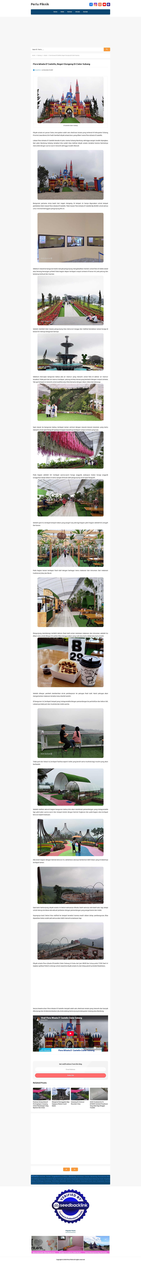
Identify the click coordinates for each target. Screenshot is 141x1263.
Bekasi (69, 1181)
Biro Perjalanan (76, 1181)
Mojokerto (49, 1179)
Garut (94, 1181)
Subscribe (70, 1075)
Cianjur (87, 1176)
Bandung (72, 1176)
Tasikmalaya (55, 1181)
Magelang (107, 1179)
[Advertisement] (70, 33)
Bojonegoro (84, 1181)
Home (55, 12)
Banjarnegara (88, 1179)
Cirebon (64, 1176)
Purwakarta (102, 1176)
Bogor (55, 1179)
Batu (108, 1176)
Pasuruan (107, 1181)
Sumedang (47, 1181)
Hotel (48, 1176)
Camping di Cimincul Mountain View (77, 1103)
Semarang (93, 1176)
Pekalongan (34, 1183)
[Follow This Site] (100, 4)
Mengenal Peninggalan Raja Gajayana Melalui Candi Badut (60, 1104)
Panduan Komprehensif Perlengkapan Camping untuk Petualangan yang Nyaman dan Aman (40, 1105)
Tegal (58, 1183)
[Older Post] (74, 1169)
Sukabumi (47, 1183)
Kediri (102, 1179)
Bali (65, 1179)
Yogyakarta (56, 1176)
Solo (32, 1179)
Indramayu (80, 1176)
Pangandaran (100, 1181)
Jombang (42, 1179)
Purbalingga (40, 1181)
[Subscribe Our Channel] (104, 4)
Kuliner (42, 1176)
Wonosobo (63, 1181)
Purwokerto (41, 1183)
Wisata (35, 1176)
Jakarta (68, 1179)
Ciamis (90, 1181)
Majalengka (74, 1179)
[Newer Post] (66, 1169)
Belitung (36, 1179)
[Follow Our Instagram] (95, 4)
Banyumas (96, 1179)
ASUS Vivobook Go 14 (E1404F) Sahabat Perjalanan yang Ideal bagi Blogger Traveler (99, 1105)
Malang (33, 1181)
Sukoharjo (53, 1183)
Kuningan (60, 1179)
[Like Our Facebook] (91, 4)
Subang (81, 1179)
